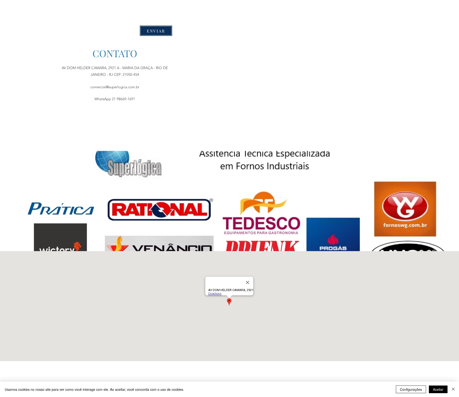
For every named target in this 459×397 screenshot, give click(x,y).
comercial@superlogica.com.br (114, 87)
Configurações (411, 389)
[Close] (453, 389)
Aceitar (438, 389)
